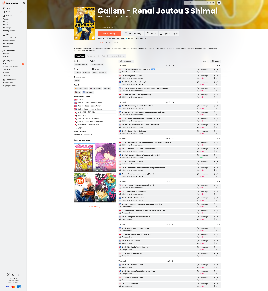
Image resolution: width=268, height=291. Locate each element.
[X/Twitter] (8, 274)
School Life (115, 39)
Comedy (108, 39)
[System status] (18, 274)
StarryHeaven (127, 243)
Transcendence (137, 78)
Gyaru (123, 39)
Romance (101, 39)
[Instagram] (13, 274)
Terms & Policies (13, 282)
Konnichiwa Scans (128, 280)
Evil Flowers (136, 72)
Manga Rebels (127, 286)
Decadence (126, 72)
